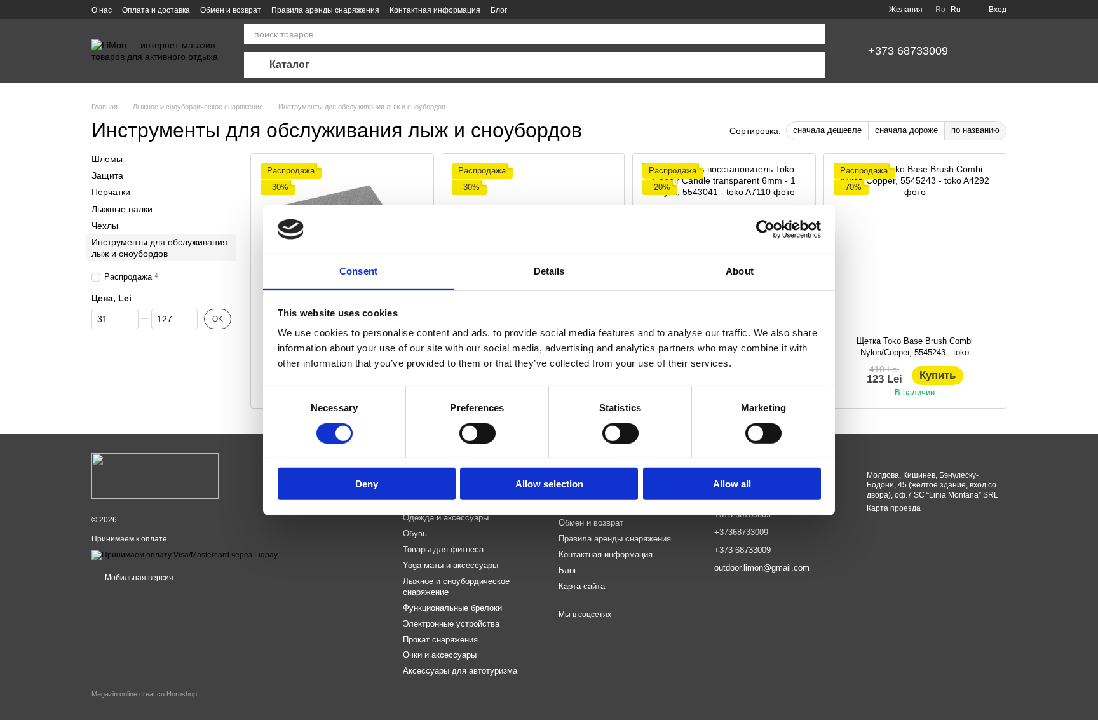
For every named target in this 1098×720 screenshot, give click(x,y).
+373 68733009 (908, 51)
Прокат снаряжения (440, 639)
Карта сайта (582, 586)
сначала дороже (906, 130)
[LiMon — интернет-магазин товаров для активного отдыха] (155, 475)
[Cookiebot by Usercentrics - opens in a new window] (765, 229)
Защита (107, 175)
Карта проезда (894, 508)
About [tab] (740, 271)
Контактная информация (435, 10)
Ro (940, 9)
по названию (975, 130)
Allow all (732, 484)
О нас (102, 10)
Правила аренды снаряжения (325, 10)
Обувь (415, 533)
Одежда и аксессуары (446, 517)
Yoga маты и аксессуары (450, 565)
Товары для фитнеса (443, 549)
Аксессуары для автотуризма (460, 671)
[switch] (477, 433)
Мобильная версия (138, 577)
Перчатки (111, 192)
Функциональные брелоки (452, 608)
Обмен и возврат (230, 10)
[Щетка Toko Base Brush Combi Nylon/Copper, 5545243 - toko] (915, 245)
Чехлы (105, 226)
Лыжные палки (122, 208)
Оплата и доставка (156, 10)
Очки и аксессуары (440, 655)
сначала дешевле (827, 130)
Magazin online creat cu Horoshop (144, 694)
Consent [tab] (358, 271)
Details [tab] (549, 271)
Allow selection (549, 484)
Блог (499, 10)
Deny (366, 484)
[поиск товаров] (814, 34)
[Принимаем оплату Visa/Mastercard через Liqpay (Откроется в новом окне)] (185, 554)
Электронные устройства (451, 623)
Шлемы (107, 159)
